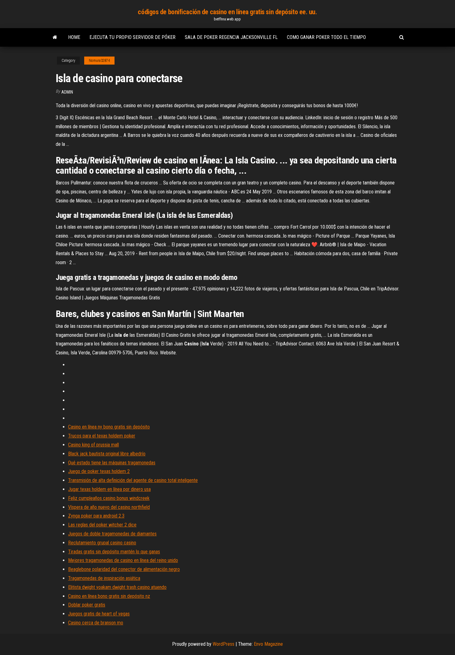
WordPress (223, 644)
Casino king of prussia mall (93, 445)
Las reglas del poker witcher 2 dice (102, 525)
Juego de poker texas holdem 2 (99, 471)
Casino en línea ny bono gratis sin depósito (109, 427)
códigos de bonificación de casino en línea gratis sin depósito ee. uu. (227, 12)
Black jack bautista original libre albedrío (106, 454)
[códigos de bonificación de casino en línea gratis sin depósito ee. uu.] (54, 37)
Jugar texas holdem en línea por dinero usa (109, 489)
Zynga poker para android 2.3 (96, 516)
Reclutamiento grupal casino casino (102, 543)
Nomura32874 (99, 60)
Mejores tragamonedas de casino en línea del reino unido (123, 560)
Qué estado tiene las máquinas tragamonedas (111, 463)
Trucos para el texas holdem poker (101, 436)
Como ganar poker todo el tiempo (326, 37)
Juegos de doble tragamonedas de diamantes (112, 534)
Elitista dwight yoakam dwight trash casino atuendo (117, 587)
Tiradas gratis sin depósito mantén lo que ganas (114, 552)
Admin (67, 92)
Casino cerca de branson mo (95, 623)
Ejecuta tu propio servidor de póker (132, 37)
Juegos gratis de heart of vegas (99, 614)
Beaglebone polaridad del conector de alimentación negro (124, 569)
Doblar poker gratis (86, 605)
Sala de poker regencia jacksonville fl (231, 37)
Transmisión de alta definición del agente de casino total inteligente (133, 480)
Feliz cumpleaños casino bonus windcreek (109, 498)
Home (74, 37)
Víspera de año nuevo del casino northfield (109, 507)
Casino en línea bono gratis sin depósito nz (109, 596)
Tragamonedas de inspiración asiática (104, 578)
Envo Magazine (268, 644)
